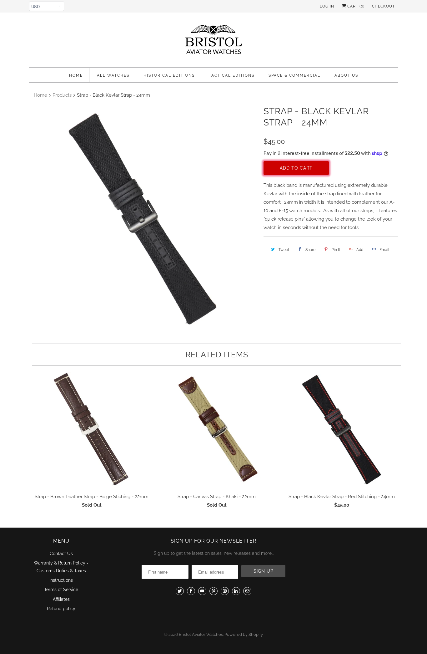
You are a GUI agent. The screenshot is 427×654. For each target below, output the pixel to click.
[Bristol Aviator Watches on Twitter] (180, 591)
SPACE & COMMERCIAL (294, 75)
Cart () (355, 6)
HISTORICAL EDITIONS (169, 75)
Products (62, 95)
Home (76, 75)
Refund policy (61, 608)
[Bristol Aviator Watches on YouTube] (202, 591)
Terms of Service (61, 589)
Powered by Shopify (243, 634)
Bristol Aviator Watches (201, 634)
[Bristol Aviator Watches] (213, 41)
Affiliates (61, 599)
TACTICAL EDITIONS (231, 75)
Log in (327, 6)
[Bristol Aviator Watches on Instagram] (225, 591)
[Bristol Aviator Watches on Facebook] (191, 591)
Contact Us (61, 553)
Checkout (383, 6)
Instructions (61, 580)
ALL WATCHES (113, 75)
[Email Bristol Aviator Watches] (247, 591)
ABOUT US (346, 75)
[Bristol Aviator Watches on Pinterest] (213, 591)
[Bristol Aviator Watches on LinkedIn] (236, 591)
